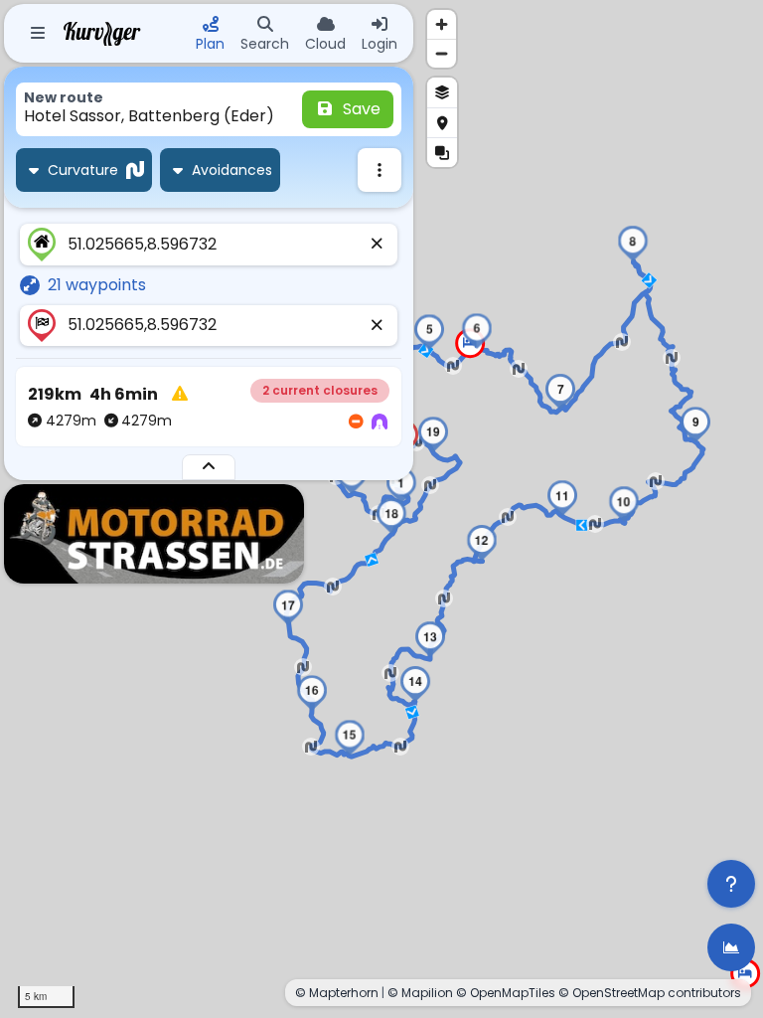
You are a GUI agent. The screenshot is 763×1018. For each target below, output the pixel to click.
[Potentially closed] (356, 422)
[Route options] (379, 170)
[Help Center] (731, 884)
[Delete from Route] (377, 244)
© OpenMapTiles (505, 992)
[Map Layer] (442, 92)
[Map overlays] (442, 152)
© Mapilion (420, 992)
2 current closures (320, 390)
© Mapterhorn (337, 992)
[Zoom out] (441, 53)
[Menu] (38, 34)
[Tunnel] (379, 422)
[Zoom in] (441, 24)
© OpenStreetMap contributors (649, 992)
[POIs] (442, 122)
